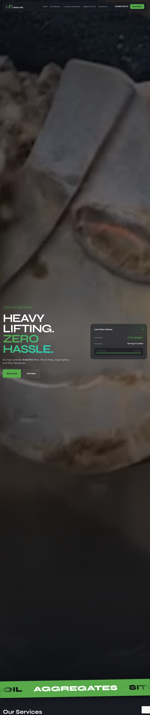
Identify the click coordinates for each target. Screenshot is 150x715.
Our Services (55, 6)
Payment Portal (89, 6)
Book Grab (12, 373)
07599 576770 (121, 6)
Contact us (102, 6)
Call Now (31, 373)
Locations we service (72, 6)
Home (45, 6)
